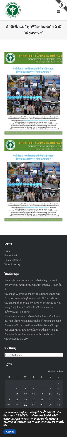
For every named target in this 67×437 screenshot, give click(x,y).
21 (41, 399)
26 (25, 405)
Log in (7, 250)
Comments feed (12, 259)
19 (25, 399)
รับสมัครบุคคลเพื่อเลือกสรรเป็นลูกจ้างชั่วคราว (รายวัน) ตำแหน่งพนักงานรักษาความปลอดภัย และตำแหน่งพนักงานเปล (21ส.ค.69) (31, 334)
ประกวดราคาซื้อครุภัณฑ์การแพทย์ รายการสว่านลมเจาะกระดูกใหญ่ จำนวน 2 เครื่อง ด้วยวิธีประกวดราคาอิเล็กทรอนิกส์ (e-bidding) (32, 307)
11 (17, 394)
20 (33, 399)
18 (17, 399)
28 (41, 405)
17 (8, 399)
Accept (10, 431)
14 (41, 394)
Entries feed (10, 255)
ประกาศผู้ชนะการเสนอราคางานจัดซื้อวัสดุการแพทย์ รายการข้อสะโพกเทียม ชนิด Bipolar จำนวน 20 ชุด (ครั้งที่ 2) (33, 285)
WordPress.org (12, 264)
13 (33, 394)
